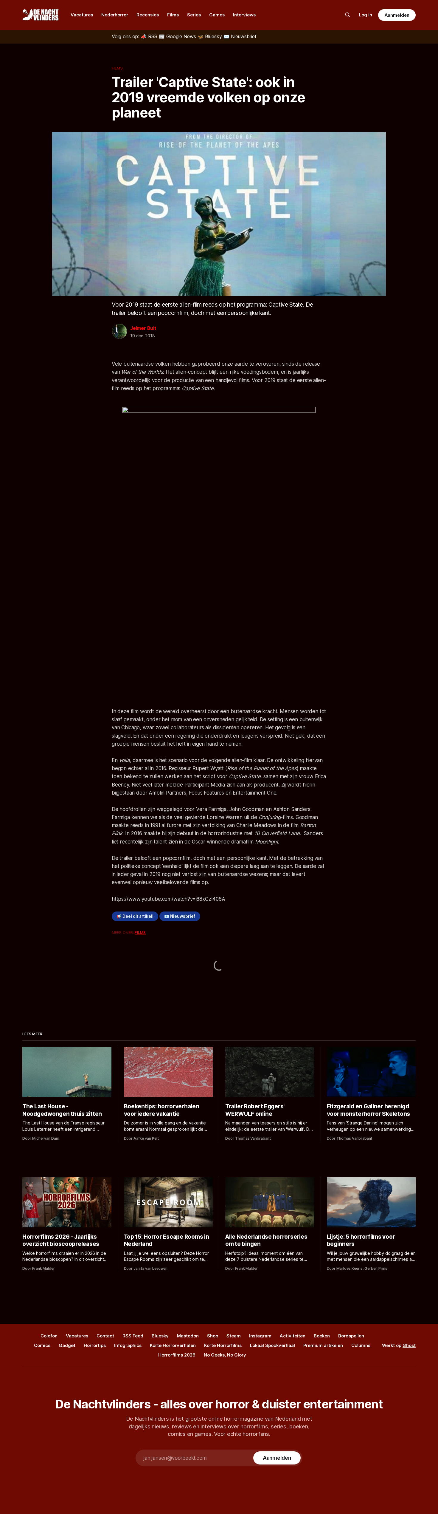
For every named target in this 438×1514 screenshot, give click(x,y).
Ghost (409, 1345)
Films (173, 15)
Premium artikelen (323, 1345)
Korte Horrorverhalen (173, 1345)
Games (217, 15)
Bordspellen (351, 1336)
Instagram (260, 1336)
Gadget (67, 1345)
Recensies (147, 15)
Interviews (244, 15)
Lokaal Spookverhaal (272, 1345)
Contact (105, 1336)
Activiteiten (292, 1336)
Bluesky (160, 1336)
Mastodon (188, 1336)
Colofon (49, 1336)
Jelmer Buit (143, 328)
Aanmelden (396, 15)
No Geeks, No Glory (225, 1355)
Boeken (322, 1336)
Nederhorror (114, 15)
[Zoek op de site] (347, 15)
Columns (360, 1345)
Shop (212, 1336)
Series (194, 15)
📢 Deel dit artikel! (135, 916)
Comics (42, 1345)
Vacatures (82, 15)
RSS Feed (132, 1336)
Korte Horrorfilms (223, 1345)
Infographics (128, 1345)
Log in (365, 15)
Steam (233, 1336)
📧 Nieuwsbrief (179, 916)
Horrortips (95, 1345)
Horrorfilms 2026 (176, 1355)
